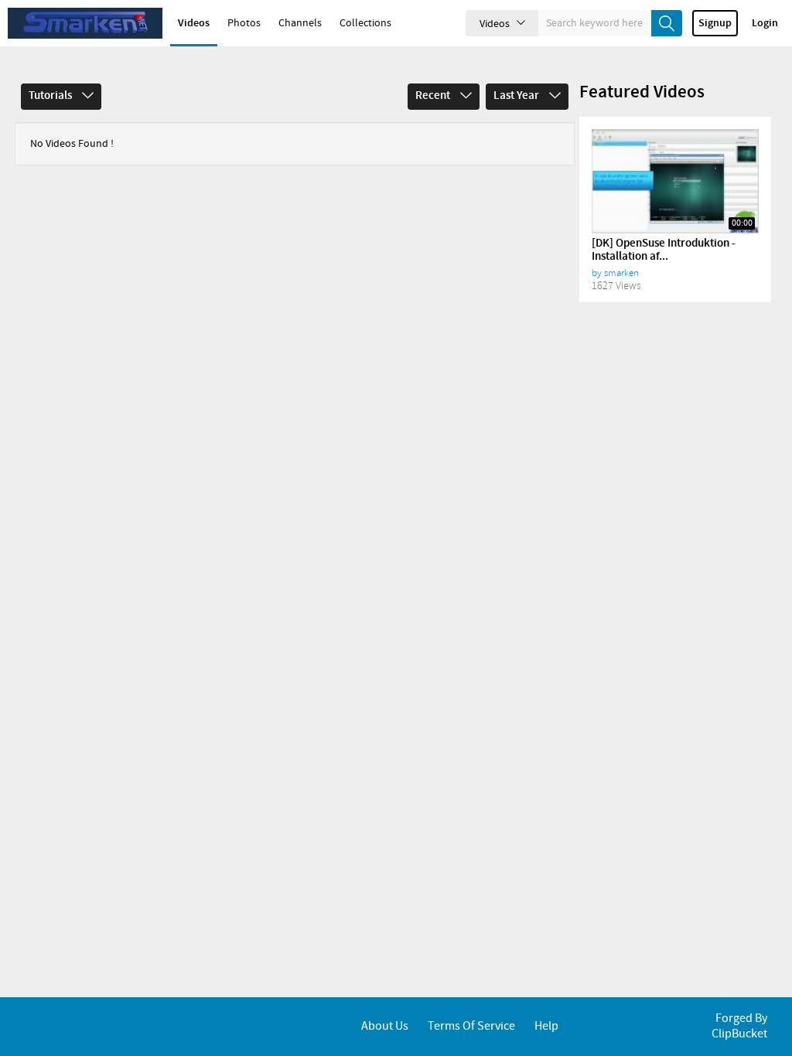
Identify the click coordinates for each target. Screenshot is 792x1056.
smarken (621, 273)
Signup (715, 23)
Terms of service (471, 1026)
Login (765, 23)
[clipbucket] (85, 23)
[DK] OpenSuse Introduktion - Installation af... (664, 250)
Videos (194, 23)
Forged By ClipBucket (739, 1026)
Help (546, 1026)
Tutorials (51, 96)
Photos (244, 23)
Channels (300, 23)
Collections (365, 23)
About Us (384, 1026)
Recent (433, 96)
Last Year (517, 96)
